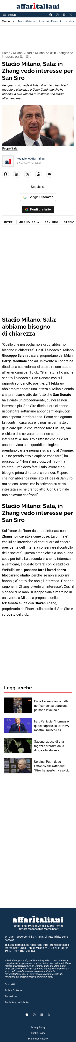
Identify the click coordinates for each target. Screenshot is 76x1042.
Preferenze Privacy (38, 1038)
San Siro (51, 222)
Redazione (11, 996)
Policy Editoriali (14, 990)
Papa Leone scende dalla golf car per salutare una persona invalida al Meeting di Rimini (51, 705)
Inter (8, 222)
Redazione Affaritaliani (31, 158)
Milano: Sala (29, 222)
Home (6, 53)
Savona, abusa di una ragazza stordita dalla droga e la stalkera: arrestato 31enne (49, 746)
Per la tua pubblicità (17, 1002)
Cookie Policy (38, 1033)
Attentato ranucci (50, 21)
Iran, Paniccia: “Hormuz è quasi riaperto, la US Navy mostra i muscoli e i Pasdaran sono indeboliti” (52, 726)
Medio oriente (26, 21)
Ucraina (69, 21)
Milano (18, 53)
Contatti (10, 984)
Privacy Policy (38, 1027)
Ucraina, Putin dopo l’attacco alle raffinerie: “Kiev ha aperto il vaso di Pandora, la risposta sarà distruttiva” (51, 766)
